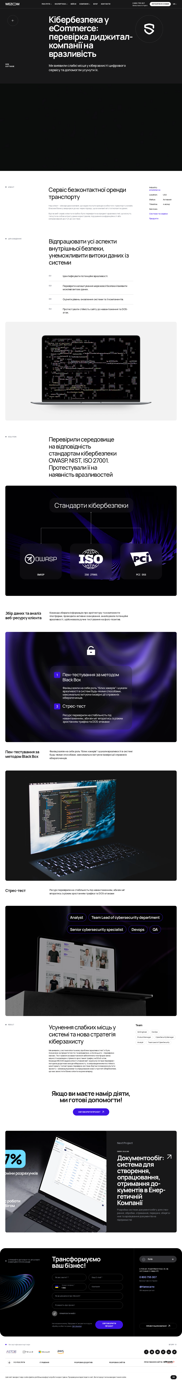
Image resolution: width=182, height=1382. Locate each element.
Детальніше (77, 1326)
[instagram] (152, 1352)
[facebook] (146, 1352)
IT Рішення (44, 1362)
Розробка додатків (83, 1362)
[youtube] (157, 1352)
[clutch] (163, 1352)
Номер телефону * (68, 1285)
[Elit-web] (168, 1362)
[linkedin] (169, 1352)
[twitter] (174, 1352)
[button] (57, 1286)
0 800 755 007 (139, 3)
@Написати (146, 1286)
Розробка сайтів (117, 1362)
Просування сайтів (153, 1362)
